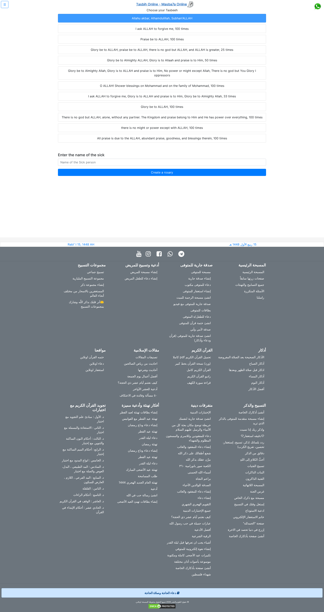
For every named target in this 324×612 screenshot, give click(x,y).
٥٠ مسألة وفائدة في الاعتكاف (138, 395)
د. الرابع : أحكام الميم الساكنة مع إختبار (83, 452)
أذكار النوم (257, 382)
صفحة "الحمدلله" (253, 523)
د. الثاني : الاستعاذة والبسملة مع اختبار (84, 430)
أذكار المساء (256, 376)
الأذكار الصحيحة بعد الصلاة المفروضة (241, 357)
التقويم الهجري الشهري (196, 504)
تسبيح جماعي (95, 272)
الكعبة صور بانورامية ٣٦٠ (195, 466)
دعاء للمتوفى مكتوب (198, 285)
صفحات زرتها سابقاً (252, 278)
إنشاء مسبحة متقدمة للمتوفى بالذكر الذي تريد (241, 421)
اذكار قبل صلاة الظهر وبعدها (246, 370)
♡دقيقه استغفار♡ (252, 436)
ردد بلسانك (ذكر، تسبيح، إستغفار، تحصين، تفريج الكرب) (243, 444)
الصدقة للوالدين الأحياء (197, 485)
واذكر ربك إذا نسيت (252, 429)
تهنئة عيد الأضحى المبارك (141, 470)
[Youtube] (139, 254)
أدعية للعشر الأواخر (145, 389)
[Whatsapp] (170, 254)
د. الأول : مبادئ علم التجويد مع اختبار (84, 419)
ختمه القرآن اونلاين (92, 357)
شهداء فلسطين (201, 574)
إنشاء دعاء (204, 498)
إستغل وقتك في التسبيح (249, 504)
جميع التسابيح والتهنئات (249, 285)
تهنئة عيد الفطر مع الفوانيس (139, 419)
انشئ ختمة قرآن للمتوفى (195, 323)
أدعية (154, 489)
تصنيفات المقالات (146, 357)
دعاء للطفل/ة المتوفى (197, 316)
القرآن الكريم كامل (199, 370)
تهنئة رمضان (149, 444)
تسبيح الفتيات (255, 466)
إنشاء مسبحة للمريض (143, 272)
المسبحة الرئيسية (253, 272)
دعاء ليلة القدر (148, 438)
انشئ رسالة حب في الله (141, 495)
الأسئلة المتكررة (254, 291)
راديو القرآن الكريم (199, 376)
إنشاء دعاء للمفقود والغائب (194, 447)
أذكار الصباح (256, 363)
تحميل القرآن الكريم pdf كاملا (192, 357)
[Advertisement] (162, 211)
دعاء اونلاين (96, 363)
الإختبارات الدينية (200, 412)
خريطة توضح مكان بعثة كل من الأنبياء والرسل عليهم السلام (191, 427)
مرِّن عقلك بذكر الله (198, 459)
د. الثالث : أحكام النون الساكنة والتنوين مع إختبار (85, 441)
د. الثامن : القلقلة (93, 488)
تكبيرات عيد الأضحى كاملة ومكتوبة (189, 555)
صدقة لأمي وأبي (200, 329)
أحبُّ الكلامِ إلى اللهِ (252, 459)
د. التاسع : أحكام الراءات (88, 495)
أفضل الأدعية (202, 530)
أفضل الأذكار (256, 389)
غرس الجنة (257, 491)
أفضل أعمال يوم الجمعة (142, 376)
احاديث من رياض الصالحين (140, 363)
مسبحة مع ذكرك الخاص (249, 498)
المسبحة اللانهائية (253, 485)
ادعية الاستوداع (254, 510)
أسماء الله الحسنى (199, 472)
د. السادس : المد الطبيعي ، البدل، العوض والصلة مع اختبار (83, 469)
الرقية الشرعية (201, 536)
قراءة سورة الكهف (199, 382)
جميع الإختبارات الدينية (197, 510)
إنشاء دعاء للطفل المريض (141, 278)
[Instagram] (149, 254)
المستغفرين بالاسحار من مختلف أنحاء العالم (84, 293)
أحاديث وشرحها (147, 370)
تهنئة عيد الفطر (147, 431)
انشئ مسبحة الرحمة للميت (193, 297)
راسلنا (260, 297)
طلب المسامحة (147, 476)
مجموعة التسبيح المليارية (88, 278)
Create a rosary (162, 172)
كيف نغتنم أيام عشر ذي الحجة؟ (137, 382)
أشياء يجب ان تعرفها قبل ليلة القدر (189, 542)
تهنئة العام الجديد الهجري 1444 (138, 482)
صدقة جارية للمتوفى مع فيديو (192, 304)
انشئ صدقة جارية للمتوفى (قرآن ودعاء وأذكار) (190, 338)
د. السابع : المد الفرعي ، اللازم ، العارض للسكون (84, 480)
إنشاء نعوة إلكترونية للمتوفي (193, 549)
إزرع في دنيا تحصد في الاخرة (246, 530)
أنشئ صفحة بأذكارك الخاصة (246, 536)
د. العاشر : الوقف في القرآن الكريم (82, 501)
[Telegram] (182, 254)
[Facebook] (160, 254)
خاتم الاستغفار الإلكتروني (248, 517)
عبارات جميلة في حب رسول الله (190, 523)
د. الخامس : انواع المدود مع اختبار (83, 460)
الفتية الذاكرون (255, 479)
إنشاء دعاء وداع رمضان (142, 425)
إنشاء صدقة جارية (199, 278)
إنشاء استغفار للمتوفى (197, 291)
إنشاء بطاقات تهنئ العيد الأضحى (137, 501)
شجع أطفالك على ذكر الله (194, 453)
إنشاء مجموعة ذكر (92, 285)
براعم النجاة (203, 479)
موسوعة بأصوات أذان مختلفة (192, 561)
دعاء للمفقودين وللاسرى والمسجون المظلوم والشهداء (188, 438)
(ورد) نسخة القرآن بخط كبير (193, 363)
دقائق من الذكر (254, 453)
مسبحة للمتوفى (201, 272)
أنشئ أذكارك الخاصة (251, 412)
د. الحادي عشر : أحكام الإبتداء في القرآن (83, 510)
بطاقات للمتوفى (200, 310)
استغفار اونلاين (95, 370)
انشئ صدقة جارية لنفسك (195, 419)
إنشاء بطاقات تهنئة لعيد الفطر (138, 412)
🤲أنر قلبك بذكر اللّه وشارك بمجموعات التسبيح (86, 304)
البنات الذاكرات (254, 472)
